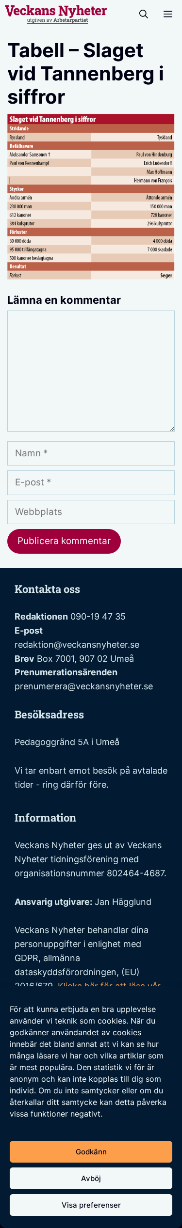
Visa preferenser (91, 1205)
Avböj (91, 1178)
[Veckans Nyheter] (56, 14)
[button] (144, 14)
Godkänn (91, 1151)
